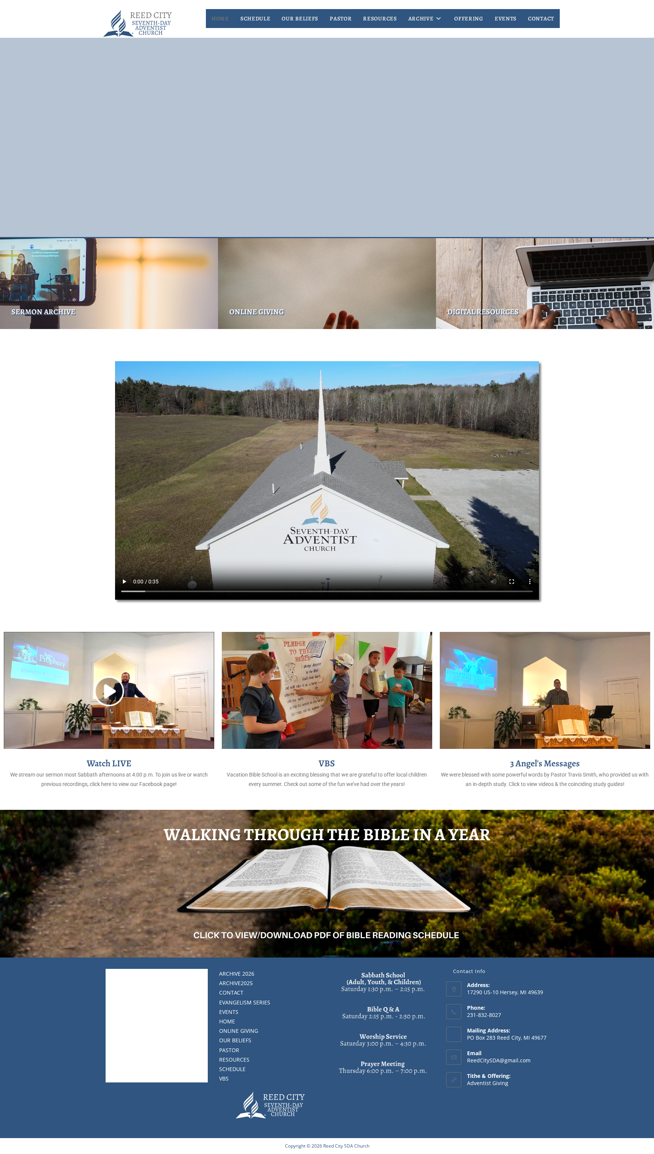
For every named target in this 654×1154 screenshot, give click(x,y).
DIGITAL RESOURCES (483, 312)
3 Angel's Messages (545, 763)
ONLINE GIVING (256, 312)
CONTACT (231, 992)
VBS (327, 763)
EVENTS (228, 1011)
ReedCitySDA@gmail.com (499, 1060)
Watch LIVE (109, 763)
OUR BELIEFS (235, 1040)
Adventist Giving (487, 1083)
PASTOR (229, 1050)
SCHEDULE (232, 1069)
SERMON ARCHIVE (43, 312)
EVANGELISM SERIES (244, 1002)
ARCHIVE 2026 (236, 973)
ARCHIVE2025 (236, 983)
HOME (227, 1021)
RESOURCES (234, 1059)
